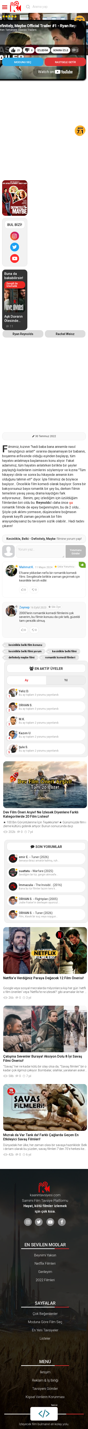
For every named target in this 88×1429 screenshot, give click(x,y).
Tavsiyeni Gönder (45, 1389)
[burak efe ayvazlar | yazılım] (44, 1414)
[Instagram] (14, 236)
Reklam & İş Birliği (45, 1380)
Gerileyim (45, 1272)
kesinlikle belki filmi (64, 651)
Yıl (65, 680)
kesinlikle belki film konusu (25, 645)
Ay (26, 680)
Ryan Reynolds (23, 334)
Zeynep (24, 607)
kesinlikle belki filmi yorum (25, 651)
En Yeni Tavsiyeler (45, 1330)
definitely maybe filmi (21, 657)
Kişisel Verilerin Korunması (45, 1397)
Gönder (76, 552)
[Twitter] (14, 246)
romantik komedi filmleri (60, 657)
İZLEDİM (42, 50)
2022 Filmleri (45, 1280)
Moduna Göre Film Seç (45, 1322)
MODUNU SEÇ (22, 62)
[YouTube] (14, 258)
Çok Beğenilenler (45, 1314)
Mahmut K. (26, 567)
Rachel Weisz (65, 334)
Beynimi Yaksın (45, 1255)
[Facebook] (62, 1222)
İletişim (45, 1372)
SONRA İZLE (60, 50)
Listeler (45, 1338)
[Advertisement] (44, 126)
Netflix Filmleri (45, 1263)
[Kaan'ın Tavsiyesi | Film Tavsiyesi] (16, 6)
